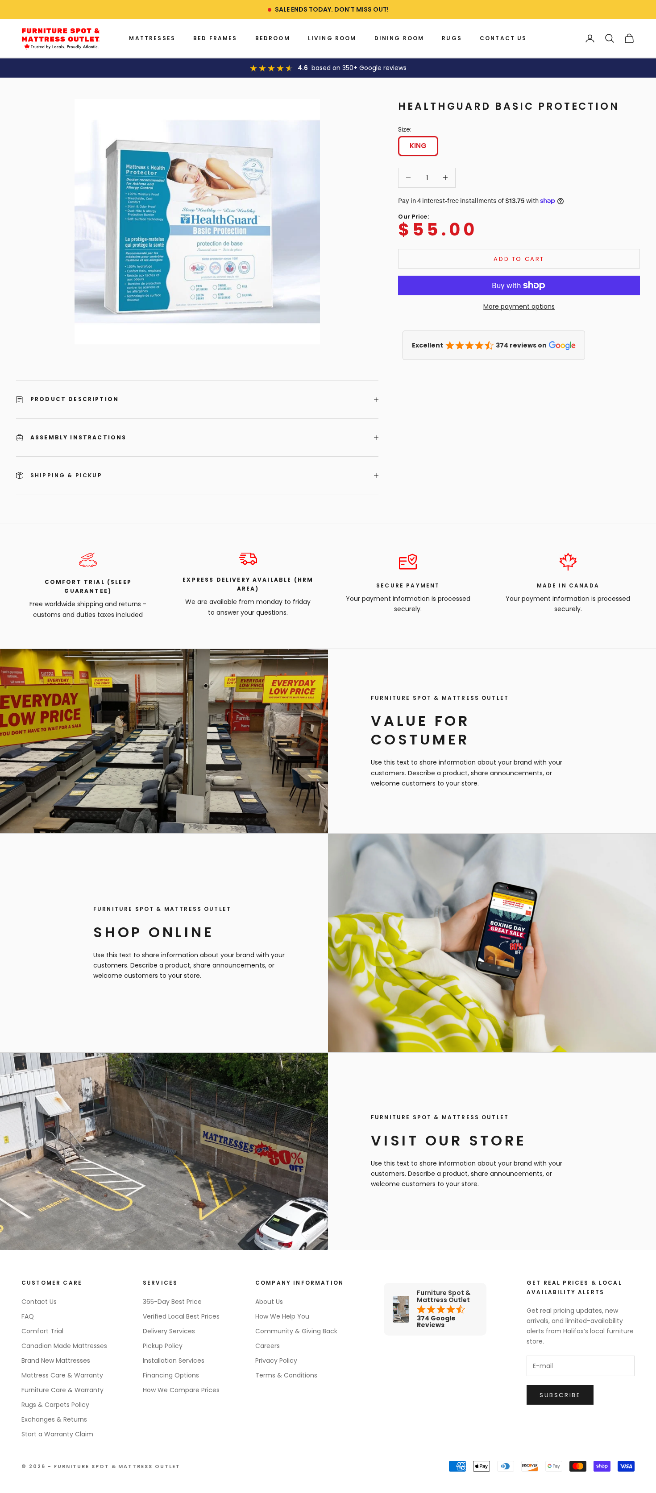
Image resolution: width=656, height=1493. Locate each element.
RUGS (452, 38)
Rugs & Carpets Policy (55, 1404)
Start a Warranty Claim (57, 1434)
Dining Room (399, 38)
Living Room (332, 38)
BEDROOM (272, 38)
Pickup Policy (163, 1345)
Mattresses (152, 38)
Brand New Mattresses (55, 1360)
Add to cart (519, 259)
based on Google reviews (359, 67)
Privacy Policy (276, 1360)
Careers (267, 1345)
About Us (269, 1301)
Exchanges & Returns (54, 1419)
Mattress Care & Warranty (62, 1375)
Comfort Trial (42, 1331)
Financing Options (171, 1375)
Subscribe (560, 1395)
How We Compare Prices (181, 1389)
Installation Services (173, 1360)
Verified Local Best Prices (181, 1316)
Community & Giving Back (296, 1331)
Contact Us (503, 38)
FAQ (27, 1316)
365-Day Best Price (172, 1301)
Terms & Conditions (286, 1375)
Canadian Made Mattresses (64, 1345)
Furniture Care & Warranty (62, 1389)
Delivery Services (169, 1331)
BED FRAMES (215, 38)
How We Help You (282, 1316)
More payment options (519, 306)
